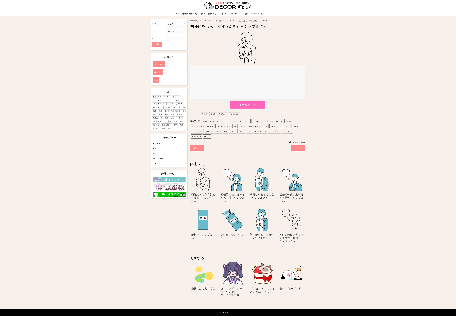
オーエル (270, 121)
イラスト (225, 14)
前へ (198, 148)
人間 (174, 107)
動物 (154, 111)
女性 (176, 111)
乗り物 (167, 107)
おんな (241, 121)
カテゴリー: (156, 24)
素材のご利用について (189, 14)
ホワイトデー (157, 107)
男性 (181, 121)
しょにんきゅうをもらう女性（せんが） (217, 121)
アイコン (234, 14)
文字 (155, 153)
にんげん (243, 126)
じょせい (256, 121)
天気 (171, 111)
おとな (273, 126)
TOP (177, 14)
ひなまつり (157, 97)
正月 (172, 118)
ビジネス (179, 104)
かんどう (233, 131)
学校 (154, 114)
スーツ (280, 126)
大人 (265, 126)
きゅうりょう (216, 131)
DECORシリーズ (257, 14)
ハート (175, 100)
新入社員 (210, 126)
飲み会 (163, 128)
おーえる (279, 121)
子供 (182, 111)
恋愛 (172, 114)
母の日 (179, 118)
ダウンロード (247, 105)
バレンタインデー (159, 104)
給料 (207, 131)
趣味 (175, 125)
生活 (175, 121)
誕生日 (168, 125)
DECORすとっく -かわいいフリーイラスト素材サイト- (208, 21)
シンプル (236, 114)
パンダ (170, 104)
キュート (176, 97)
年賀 (166, 114)
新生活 (155, 118)
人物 (250, 126)
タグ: (153, 31)
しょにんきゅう (197, 131)
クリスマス (157, 100)
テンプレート (158, 158)
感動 (225, 131)
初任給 (296, 126)
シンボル (167, 100)
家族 (160, 114)
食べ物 (155, 128)
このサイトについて (207, 14)
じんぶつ (258, 126)
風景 (181, 125)
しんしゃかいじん (198, 126)
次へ (297, 148)
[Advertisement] (247, 83)
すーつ (288, 126)
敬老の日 (180, 114)
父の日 (160, 121)
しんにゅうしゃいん (223, 126)
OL (263, 121)
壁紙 (246, 14)
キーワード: (156, 38)
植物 (166, 118)
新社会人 (288, 121)
